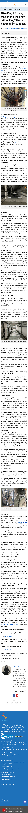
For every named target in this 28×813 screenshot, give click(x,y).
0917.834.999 (7, 750)
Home (2, 8)
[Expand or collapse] (25, 33)
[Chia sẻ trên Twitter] (13, 703)
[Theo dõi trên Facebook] (2, 800)
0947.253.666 (23, 750)
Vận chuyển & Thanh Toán (8, 776)
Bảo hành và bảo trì (7, 779)
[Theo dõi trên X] (5, 800)
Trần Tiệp (24, 28)
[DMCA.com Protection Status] (19, 736)
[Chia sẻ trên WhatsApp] (7, 703)
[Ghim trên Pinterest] (18, 703)
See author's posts (19, 691)
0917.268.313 (15, 750)
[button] (2, 4)
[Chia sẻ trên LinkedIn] (20, 703)
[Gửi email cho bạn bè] (15, 703)
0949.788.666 (8, 636)
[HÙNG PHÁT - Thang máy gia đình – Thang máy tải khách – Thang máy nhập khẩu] (14, 4)
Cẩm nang (7, 8)
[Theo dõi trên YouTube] (7, 800)
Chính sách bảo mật (7, 774)
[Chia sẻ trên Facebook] (10, 703)
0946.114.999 (8, 650)
